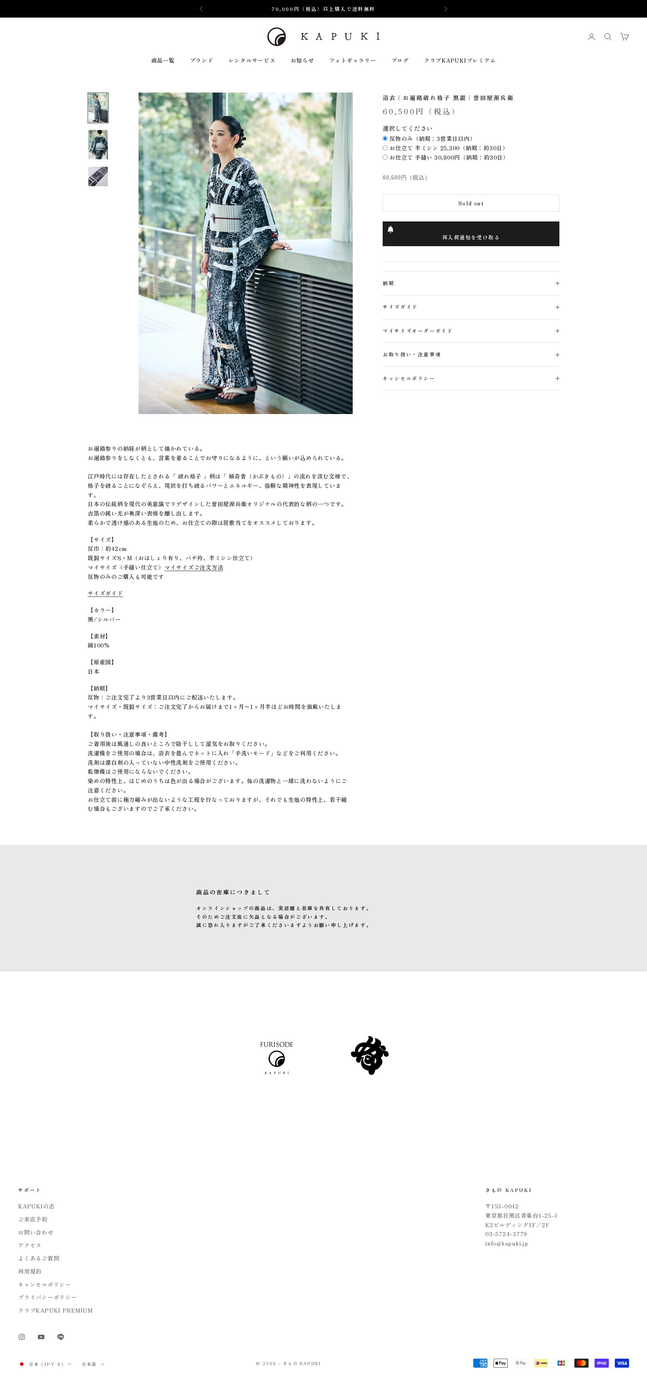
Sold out (471, 203)
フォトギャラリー (352, 60)
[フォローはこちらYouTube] (41, 1337)
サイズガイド (105, 593)
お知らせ (302, 60)
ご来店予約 (33, 1219)
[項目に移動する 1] (98, 108)
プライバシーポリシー (47, 1297)
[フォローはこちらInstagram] (21, 1337)
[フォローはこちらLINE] (60, 1337)
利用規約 (30, 1271)
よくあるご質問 (38, 1258)
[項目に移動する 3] (98, 176)
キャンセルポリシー (44, 1284)
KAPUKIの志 (36, 1206)
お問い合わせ (36, 1232)
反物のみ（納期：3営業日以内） (432, 138)
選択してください (408, 128)
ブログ (400, 60)
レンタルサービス (252, 60)
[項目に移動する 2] (98, 144)
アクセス (30, 1245)
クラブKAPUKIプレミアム (460, 60)
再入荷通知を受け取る (471, 237)
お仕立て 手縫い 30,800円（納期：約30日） (449, 157)
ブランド (201, 60)
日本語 (89, 1364)
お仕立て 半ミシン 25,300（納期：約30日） (448, 148)
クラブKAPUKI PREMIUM (55, 1310)
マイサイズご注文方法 (194, 567)
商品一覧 (163, 60)
